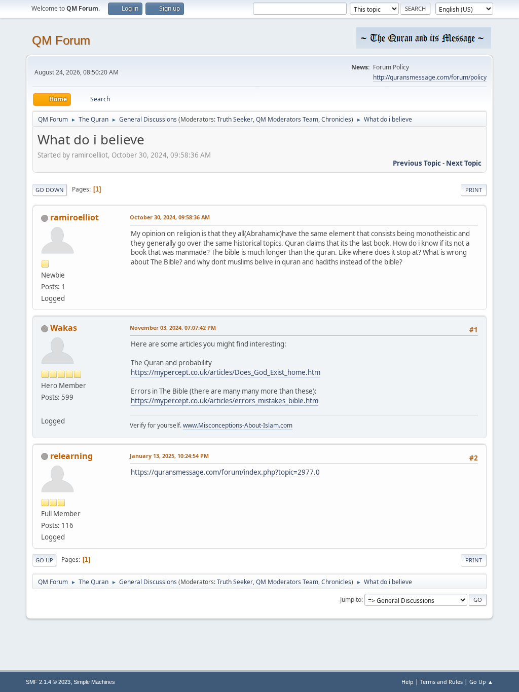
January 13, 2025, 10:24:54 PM (169, 455)
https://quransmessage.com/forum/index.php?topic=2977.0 (225, 472)
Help (407, 681)
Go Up (44, 560)
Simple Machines (94, 682)
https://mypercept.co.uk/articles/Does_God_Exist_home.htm (225, 372)
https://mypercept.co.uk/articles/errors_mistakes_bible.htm (224, 400)
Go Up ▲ (481, 681)
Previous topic (417, 163)
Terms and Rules (441, 681)
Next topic (463, 163)
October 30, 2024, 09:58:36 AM (170, 217)
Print (473, 190)
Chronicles (336, 119)
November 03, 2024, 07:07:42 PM (173, 327)
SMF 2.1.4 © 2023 (48, 682)
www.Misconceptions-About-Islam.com (237, 425)
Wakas (63, 327)
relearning (71, 456)
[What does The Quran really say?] (45, 408)
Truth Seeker (235, 119)
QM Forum (61, 40)
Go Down (49, 190)
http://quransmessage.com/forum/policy (430, 77)
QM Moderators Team (287, 119)
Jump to (350, 599)
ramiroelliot (74, 217)
